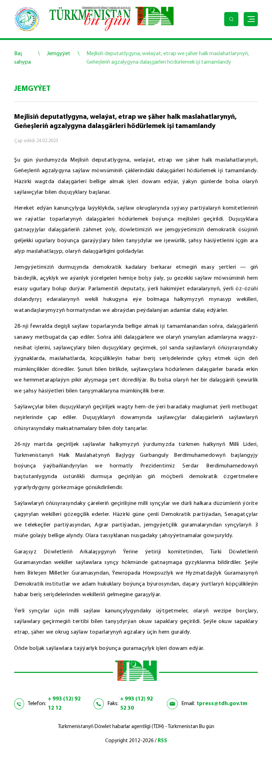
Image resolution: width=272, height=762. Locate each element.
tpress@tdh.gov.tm (222, 703)
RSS (162, 741)
